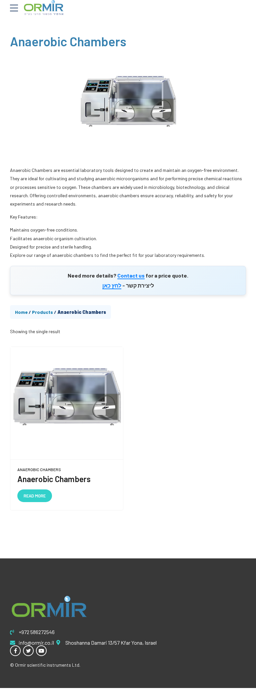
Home (21, 312)
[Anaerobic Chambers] (66, 403)
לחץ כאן (111, 285)
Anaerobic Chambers (39, 469)
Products (42, 312)
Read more (35, 495)
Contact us (131, 275)
